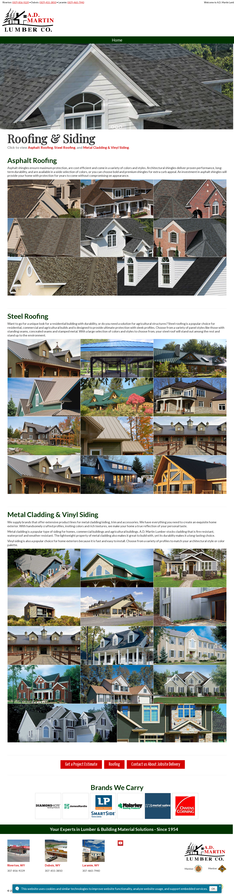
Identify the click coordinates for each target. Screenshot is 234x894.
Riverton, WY (16, 865)
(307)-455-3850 (47, 2)
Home (117, 40)
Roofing (114, 764)
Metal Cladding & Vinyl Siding (106, 147)
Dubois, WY (52, 865)
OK (213, 888)
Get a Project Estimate (81, 764)
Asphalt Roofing (40, 147)
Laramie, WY (90, 865)
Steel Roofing (64, 147)
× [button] (220, 885)
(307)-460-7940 (75, 2)
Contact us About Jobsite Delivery (155, 764)
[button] (112, 126)
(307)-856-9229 (20, 2)
